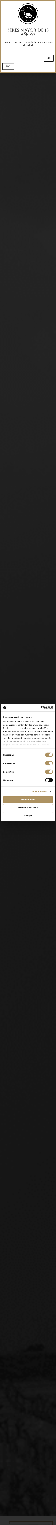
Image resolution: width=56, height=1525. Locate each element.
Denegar (28, 815)
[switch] (49, 763)
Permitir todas (28, 799)
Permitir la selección (28, 807)
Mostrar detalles (40, 791)
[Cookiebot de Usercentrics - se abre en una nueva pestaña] (41, 707)
